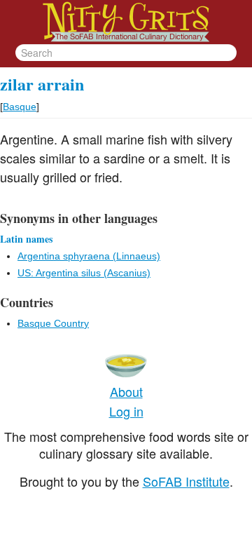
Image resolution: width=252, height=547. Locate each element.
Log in (126, 411)
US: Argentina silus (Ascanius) (84, 272)
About (126, 391)
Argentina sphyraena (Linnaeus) (89, 256)
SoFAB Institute (186, 481)
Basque (19, 106)
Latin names (26, 238)
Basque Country (53, 323)
